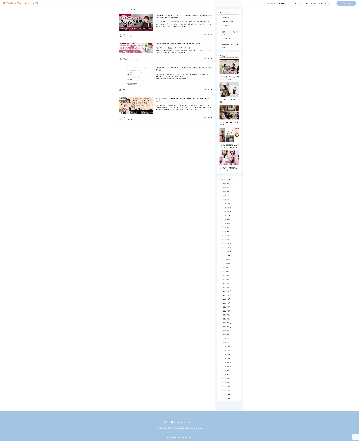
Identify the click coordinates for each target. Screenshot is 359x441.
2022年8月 (226, 335)
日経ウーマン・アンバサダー (126, 36)
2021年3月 (226, 394)
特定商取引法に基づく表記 (181, 428)
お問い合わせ (346, 3)
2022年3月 (226, 351)
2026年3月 (226, 196)
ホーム (263, 3)
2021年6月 (226, 382)
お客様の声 (281, 3)
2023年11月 (227, 291)
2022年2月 (226, 355)
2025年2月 (226, 235)
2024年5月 (226, 271)
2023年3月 (226, 311)
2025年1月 (226, 239)
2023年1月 (226, 319)
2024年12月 (227, 243)
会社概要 (314, 3)
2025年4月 (226, 227)
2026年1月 (226, 204)
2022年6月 (226, 343)
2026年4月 (226, 192)
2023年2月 (226, 315)
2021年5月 (226, 386)
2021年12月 (227, 363)
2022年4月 (226, 347)
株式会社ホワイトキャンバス (179, 422)
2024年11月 (227, 247)
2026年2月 (226, 200)
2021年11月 (227, 367)
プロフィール (291, 3)
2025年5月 (226, 224)
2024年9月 (226, 255)
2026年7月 (226, 184)
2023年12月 (227, 287)
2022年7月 (226, 339)
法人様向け (271, 3)
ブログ (301, 3)
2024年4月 (226, 275)
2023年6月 (226, 303)
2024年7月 (226, 263)
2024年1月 (226, 283)
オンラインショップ (325, 3)
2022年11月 (227, 323)
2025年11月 (227, 208)
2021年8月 (226, 378)
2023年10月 (227, 295)
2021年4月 (226, 390)
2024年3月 (226, 279)
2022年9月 (226, 331)
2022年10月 (227, 327)
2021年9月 (226, 374)
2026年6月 (226, 188)
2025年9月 (226, 216)
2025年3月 (226, 231)
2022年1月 (226, 359)
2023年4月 (226, 307)
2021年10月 (227, 370)
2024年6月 (226, 267)
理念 (307, 3)
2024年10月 (227, 251)
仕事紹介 (121, 60)
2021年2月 (226, 398)
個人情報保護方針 (196, 428)
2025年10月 (227, 212)
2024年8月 (226, 259)
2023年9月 (226, 299)
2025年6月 (226, 219)
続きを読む (207, 34)
